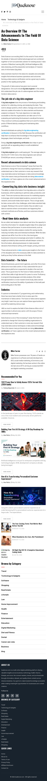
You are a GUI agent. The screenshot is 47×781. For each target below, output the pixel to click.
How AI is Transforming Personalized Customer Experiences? (19, 477)
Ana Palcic (6, 435)
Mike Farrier (7, 44)
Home (3, 20)
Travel (3, 705)
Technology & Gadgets (16, 20)
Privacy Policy (5, 762)
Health (3, 731)
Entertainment (5, 725)
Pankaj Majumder (8, 388)
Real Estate (4, 716)
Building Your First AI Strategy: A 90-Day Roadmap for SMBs (22, 430)
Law (2, 736)
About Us (4, 757)
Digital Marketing (6, 719)
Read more (7, 424)
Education (4, 722)
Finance (3, 728)
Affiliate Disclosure (7, 765)
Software (4, 711)
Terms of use (5, 759)
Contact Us (4, 768)
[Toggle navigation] (43, 12)
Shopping (4, 713)
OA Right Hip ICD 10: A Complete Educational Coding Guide (28, 551)
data (19, 250)
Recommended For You (11, 376)
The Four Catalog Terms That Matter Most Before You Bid (27, 524)
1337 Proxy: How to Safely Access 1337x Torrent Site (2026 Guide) (21, 383)
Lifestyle (4, 739)
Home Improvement (7, 733)
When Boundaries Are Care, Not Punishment (28, 537)
